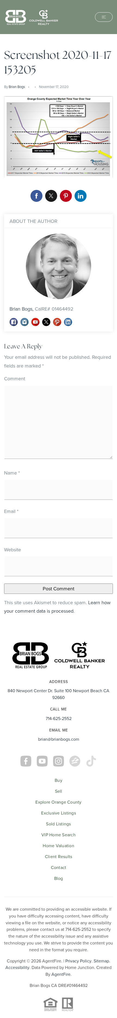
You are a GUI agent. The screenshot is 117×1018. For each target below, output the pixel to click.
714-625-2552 (59, 718)
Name (12, 472)
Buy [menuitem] (58, 780)
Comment (14, 378)
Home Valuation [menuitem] (58, 846)
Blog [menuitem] (58, 878)
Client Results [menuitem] (58, 856)
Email (11, 511)
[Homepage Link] (31, 16)
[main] (58, 333)
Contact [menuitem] (58, 867)
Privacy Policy (78, 961)
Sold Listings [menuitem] (58, 824)
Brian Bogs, (41, 308)
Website (12, 549)
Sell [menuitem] (58, 791)
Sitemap (101, 961)
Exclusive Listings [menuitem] (58, 813)
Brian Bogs (17, 86)
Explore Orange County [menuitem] (58, 802)
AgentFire (60, 974)
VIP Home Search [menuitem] (58, 835)
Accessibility (17, 967)
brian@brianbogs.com (58, 739)
